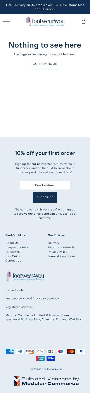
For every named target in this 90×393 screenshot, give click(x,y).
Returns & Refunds (61, 247)
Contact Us (13, 260)
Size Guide (12, 256)
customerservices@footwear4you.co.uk (32, 298)
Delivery (53, 242)
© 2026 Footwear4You (46, 369)
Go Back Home (45, 63)
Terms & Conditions (61, 256)
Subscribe (45, 197)
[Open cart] (83, 21)
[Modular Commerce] (46, 378)
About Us (11, 242)
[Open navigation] (7, 21)
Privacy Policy (57, 251)
